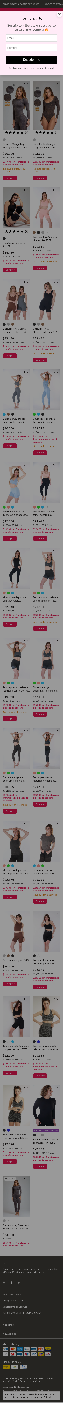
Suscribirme (31, 59)
